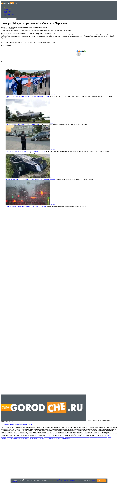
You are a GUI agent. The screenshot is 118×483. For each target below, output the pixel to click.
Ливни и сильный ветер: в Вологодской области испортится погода (26, 206)
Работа (6, 15)
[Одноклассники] (79, 51)
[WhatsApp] (85, 51)
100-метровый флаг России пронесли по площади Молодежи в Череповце (28, 96)
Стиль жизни (9, 14)
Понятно (101, 481)
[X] (83, 51)
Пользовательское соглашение (19, 424)
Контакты (7, 424)
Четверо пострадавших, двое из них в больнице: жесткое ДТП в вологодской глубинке (31, 179)
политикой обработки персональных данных (63, 480)
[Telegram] (81, 51)
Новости (7, 8)
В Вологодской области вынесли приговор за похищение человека (25, 151)
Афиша (6, 9)
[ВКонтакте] (77, 51)
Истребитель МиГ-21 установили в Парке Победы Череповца (24, 124)
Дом (5, 12)
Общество (8, 11)
